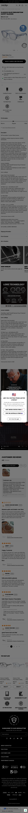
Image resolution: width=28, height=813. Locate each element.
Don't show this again (14, 419)
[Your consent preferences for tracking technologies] (25, 810)
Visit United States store (14, 409)
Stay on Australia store (14, 413)
